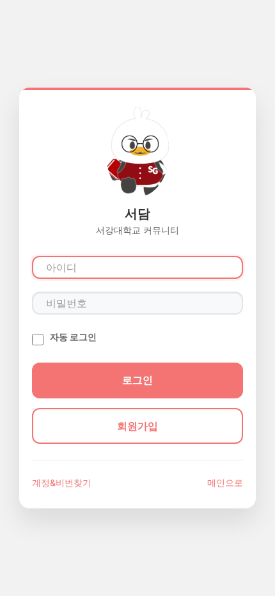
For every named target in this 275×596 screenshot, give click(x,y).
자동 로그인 (73, 336)
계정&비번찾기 (61, 482)
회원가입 (137, 426)
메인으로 (225, 482)
